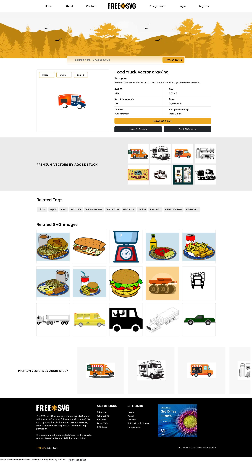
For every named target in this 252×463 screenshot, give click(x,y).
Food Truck (118, 332)
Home (48, 6)
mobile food (113, 209)
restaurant (128, 209)
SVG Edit (101, 419)
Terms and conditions (192, 447)
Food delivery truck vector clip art (89, 331)
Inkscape (102, 412)
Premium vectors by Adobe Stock (67, 165)
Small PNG (187, 129)
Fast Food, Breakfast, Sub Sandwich (89, 258)
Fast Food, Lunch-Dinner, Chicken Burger (126, 295)
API (180, 447)
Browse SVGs (173, 60)
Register (203, 6)
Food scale (118, 259)
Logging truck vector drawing (199, 295)
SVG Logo (102, 427)
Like (80, 75)
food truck (75, 209)
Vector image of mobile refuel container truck (53, 331)
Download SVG (162, 120)
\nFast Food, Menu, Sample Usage (53, 258)
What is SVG (103, 416)
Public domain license (138, 423)
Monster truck (156, 296)
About (69, 6)
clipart (53, 209)
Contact (91, 6)
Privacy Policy (209, 447)
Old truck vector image (160, 332)
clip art (42, 209)
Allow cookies (77, 459)
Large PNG (138, 129)
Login (182, 6)
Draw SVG (102, 423)
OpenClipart (175, 113)
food (63, 209)
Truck (188, 332)
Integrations (158, 6)
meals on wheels (94, 209)
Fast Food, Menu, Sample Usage (162, 258)
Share (45, 75)
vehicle (142, 209)
